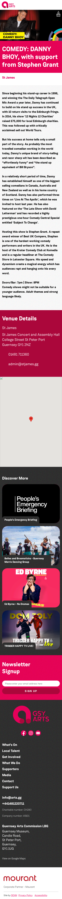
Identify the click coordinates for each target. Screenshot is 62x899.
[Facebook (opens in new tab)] (23, 734)
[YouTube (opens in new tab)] (38, 734)
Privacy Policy (25, 895)
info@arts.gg (11, 797)
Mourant (30, 887)
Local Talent (11, 751)
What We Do (11, 763)
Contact (8, 781)
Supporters (10, 769)
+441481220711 (13, 804)
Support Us (10, 787)
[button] (57, 5)
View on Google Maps (14, 858)
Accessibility (41, 895)
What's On (9, 745)
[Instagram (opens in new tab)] (31, 734)
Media (6, 775)
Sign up (31, 691)
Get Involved (11, 757)
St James (8, 78)
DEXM (14, 895)
